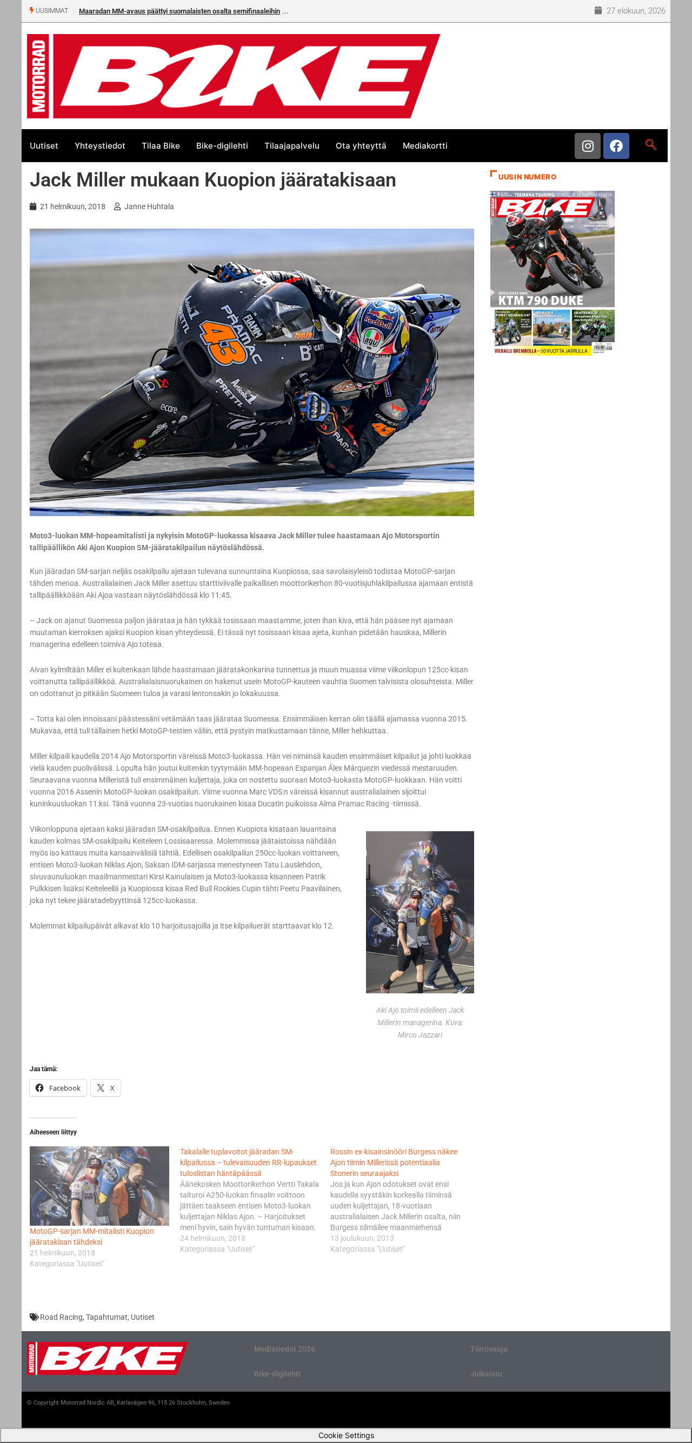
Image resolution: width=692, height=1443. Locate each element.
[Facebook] (616, 146)
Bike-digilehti (222, 146)
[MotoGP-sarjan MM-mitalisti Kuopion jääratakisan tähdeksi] (99, 1186)
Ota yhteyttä (361, 146)
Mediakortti (425, 146)
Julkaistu (486, 1373)
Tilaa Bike (161, 146)
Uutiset (44, 146)
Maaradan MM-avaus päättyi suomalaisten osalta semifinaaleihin (179, 11)
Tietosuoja (489, 1349)
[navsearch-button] (650, 145)
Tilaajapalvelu (292, 146)
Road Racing (61, 1317)
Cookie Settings (346, 1435)
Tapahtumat (107, 1317)
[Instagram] (588, 146)
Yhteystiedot (100, 146)
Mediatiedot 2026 (284, 1349)
